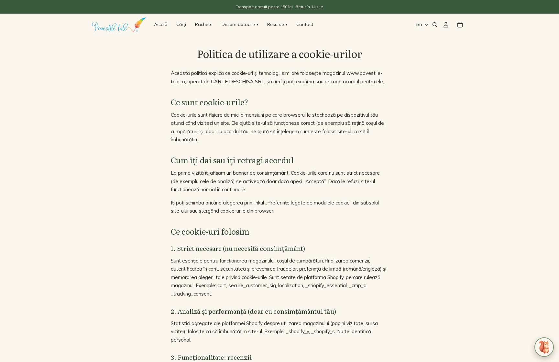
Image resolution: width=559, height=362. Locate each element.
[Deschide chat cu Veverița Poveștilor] (544, 347)
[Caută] (435, 25)
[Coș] (460, 25)
